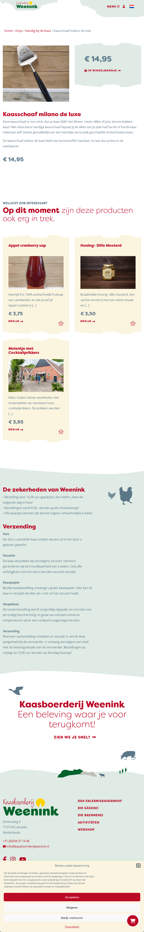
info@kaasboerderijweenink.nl (27, 846)
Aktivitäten (88, 822)
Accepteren (72, 897)
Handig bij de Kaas (38, 31)
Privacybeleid (72, 926)
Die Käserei (88, 808)
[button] (138, 865)
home (8, 31)
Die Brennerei (90, 815)
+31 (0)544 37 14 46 (16, 841)
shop (18, 31)
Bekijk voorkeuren (72, 918)
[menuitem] (132, 6)
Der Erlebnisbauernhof (100, 801)
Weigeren (72, 907)
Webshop (86, 830)
